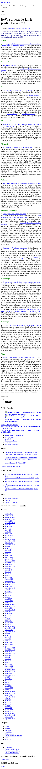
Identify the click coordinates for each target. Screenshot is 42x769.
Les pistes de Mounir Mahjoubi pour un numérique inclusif (22, 325)
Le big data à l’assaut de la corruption (17, 90)
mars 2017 (8, 599)
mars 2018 (8, 577)
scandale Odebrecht (28, 114)
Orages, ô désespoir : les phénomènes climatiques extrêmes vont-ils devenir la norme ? (21, 45)
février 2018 (9, 579)
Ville (6, 737)
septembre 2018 (10, 566)
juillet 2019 (8, 548)
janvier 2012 (9, 711)
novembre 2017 (10, 584)
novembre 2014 (10, 650)
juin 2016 (8, 615)
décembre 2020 (10, 517)
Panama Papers (12, 114)
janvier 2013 (9, 690)
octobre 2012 (9, 695)
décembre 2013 (10, 670)
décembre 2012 (10, 691)
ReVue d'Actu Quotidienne (9, 425)
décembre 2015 (10, 626)
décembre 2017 (10, 583)
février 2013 (9, 688)
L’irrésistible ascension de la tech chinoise (17, 147)
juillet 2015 (8, 635)
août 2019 (8, 546)
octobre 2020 (9, 521)
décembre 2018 (10, 561)
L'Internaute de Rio (21, 453)
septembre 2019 (10, 544)
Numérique (8, 732)
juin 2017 (8, 593)
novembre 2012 (10, 693)
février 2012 (9, 709)
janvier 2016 (9, 624)
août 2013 (8, 677)
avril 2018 (8, 575)
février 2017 (9, 601)
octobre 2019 (9, 543)
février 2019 (9, 557)
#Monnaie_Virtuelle (11, 444)
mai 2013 (8, 682)
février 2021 (9, 514)
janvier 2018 (9, 581)
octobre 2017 (9, 586)
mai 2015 (8, 639)
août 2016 (8, 612)
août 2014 (8, 655)
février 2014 (9, 666)
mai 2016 (8, 617)
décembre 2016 (10, 604)
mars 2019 (8, 555)
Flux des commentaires (12, 751)
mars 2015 (8, 642)
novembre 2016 (10, 606)
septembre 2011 (10, 719)
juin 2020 (8, 528)
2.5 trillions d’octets (32, 96)
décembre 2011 (10, 713)
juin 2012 (8, 702)
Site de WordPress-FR (12, 753)
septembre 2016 (10, 610)
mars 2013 (8, 686)
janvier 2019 (9, 559)
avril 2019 (8, 553)
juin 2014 (8, 659)
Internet (7, 728)
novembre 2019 (10, 541)
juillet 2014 (8, 657)
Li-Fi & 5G (8, 443)
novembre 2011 (10, 715)
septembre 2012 (10, 697)
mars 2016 (8, 621)
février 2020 (9, 535)
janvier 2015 (9, 646)
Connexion (8, 747)
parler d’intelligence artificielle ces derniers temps (21, 216)
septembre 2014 (10, 653)
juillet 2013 (8, 679)
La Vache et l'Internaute (21, 458)
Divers (7, 726)
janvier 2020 (9, 537)
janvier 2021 (9, 515)
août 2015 (8, 633)
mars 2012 (8, 708)
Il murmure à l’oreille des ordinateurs (15, 248)
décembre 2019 (10, 539)
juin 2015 (8, 637)
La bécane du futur (9, 65)
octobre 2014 (9, 651)
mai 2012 (8, 704)
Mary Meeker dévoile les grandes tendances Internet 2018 (22, 183)
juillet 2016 (8, 613)
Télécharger (4, 759)
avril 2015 (8, 641)
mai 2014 (8, 660)
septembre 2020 (10, 523)
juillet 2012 (8, 700)
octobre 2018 (9, 564)
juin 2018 (8, 572)
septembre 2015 (10, 631)
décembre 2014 (10, 648)
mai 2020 (8, 530)
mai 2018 (8, 573)
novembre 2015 (10, 628)
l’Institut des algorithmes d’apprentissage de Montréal (21, 258)
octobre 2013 (9, 673)
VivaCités (8, 439)
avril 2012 (8, 706)
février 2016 (9, 622)
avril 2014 (8, 662)
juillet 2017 (8, 592)
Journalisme (9, 730)
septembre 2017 (10, 588)
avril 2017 (8, 597)
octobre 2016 (9, 608)
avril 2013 (8, 684)
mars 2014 (8, 664)
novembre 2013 (10, 671)
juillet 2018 (8, 570)
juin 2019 (8, 550)
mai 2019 (8, 552)
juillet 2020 (8, 526)
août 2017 (8, 590)
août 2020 (8, 524)
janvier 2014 (9, 668)
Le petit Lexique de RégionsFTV (15, 463)
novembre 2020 (10, 519)
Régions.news (5, 2)
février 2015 (9, 644)
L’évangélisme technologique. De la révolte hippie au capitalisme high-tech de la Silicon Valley (21, 310)
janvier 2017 (9, 602)
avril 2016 (8, 619)
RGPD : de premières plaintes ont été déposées (19, 357)
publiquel (11, 28)
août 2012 (8, 699)
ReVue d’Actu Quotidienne (14, 435)
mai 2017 (8, 595)
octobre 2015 (9, 630)
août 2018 (8, 568)
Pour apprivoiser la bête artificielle (14, 214)
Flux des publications (12, 749)
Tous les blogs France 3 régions (11, 466)
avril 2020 (8, 532)
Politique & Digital (11, 441)
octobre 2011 (9, 717)
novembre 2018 (10, 563)
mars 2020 (8, 534)
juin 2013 (8, 680)
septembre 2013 (10, 675)
